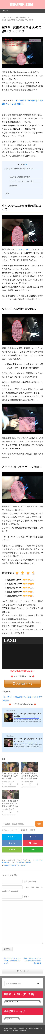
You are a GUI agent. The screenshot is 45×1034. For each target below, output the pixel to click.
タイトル (15, 830)
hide (25, 164)
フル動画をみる (24, 683)
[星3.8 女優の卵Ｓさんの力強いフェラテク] (22, 53)
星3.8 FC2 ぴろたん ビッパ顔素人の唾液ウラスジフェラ (12, 960)
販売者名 (24, 830)
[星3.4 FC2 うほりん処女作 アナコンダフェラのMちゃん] (10, 794)
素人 (24, 865)
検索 (39, 824)
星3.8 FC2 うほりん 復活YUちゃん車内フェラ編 (10, 775)
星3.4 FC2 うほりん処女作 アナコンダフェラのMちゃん (10, 803)
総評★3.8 (13, 186)
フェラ (20, 865)
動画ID (32, 830)
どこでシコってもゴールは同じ (22, 181)
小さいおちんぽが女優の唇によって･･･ (19, 169)
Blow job (6, 865)
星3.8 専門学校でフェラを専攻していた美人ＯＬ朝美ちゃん (29, 775)
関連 (7, 193)
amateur (13, 865)
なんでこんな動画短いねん (20, 177)
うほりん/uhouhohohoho (22, 862)
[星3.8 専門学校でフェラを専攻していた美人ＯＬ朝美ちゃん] (29, 767)
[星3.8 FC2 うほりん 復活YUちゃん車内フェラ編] (10, 767)
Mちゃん (22, 249)
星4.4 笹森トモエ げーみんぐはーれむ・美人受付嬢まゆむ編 (32, 960)
